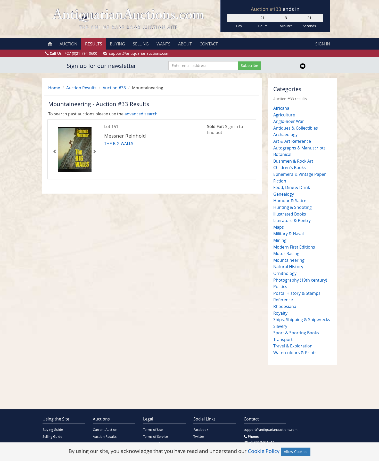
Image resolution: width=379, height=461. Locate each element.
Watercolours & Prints (295, 352)
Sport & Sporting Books (296, 333)
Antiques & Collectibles (295, 128)
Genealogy (283, 194)
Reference (283, 300)
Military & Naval (288, 233)
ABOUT (185, 44)
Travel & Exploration (292, 346)
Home (54, 88)
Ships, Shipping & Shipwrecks (301, 319)
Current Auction (105, 429)
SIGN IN (322, 44)
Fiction (279, 181)
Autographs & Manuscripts (299, 148)
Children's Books (289, 167)
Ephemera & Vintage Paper (299, 174)
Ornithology (284, 273)
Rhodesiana (284, 306)
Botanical (282, 154)
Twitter (198, 436)
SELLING (141, 44)
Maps (278, 227)
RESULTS (93, 44)
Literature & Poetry (292, 220)
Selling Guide (52, 436)
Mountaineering (288, 260)
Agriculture (284, 115)
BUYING (117, 44)
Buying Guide (53, 429)
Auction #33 (114, 88)
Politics (280, 286)
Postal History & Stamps (296, 293)
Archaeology (285, 134)
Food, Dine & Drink (291, 187)
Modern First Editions (294, 247)
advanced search (141, 114)
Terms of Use (153, 429)
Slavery (280, 326)
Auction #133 (267, 9)
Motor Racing (286, 253)
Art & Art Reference (292, 141)
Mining (279, 240)
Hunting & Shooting (292, 207)
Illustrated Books (289, 214)
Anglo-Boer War (288, 121)
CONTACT (209, 44)
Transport (283, 339)
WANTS (163, 44)
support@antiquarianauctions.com (265, 429)
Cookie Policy (263, 451)
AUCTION (68, 44)
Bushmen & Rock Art (293, 161)
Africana (281, 108)
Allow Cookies (295, 451)
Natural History (288, 266)
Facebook (200, 429)
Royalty (280, 313)
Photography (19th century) (300, 280)
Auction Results (81, 88)
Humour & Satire (289, 200)
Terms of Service (155, 436)
